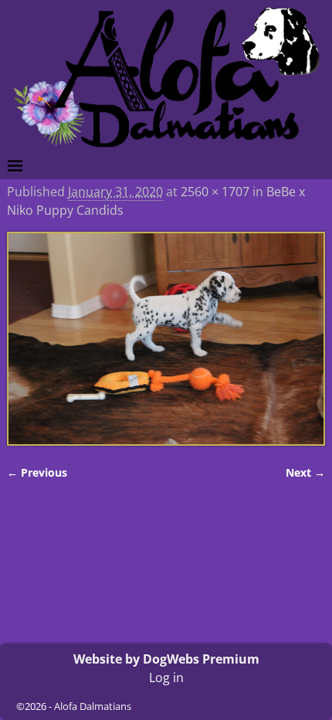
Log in (166, 677)
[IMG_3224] (166, 339)
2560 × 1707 (215, 191)
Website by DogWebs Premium (166, 658)
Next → (305, 472)
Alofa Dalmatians (92, 706)
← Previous (37, 472)
